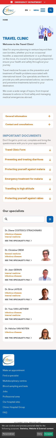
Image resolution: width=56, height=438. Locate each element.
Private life (35, 423)
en (26, 10)
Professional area (11, 396)
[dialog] (28, 430)
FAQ (5, 412)
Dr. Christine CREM (14, 250)
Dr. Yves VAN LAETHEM (17, 309)
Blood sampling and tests (15, 386)
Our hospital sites (11, 402)
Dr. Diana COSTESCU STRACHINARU (23, 230)
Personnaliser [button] (8, 434)
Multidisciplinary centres (15, 381)
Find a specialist (10, 375)
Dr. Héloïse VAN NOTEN (17, 328)
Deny (39, 434)
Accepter (48, 434)
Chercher (50, 219)
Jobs (5, 391)
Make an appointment (13, 370)
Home (5, 20)
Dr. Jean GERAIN (13, 270)
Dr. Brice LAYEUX (13, 289)
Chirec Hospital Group (14, 407)
